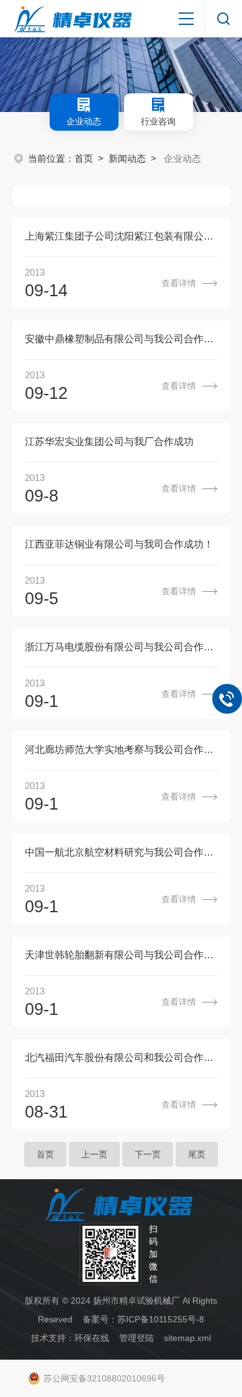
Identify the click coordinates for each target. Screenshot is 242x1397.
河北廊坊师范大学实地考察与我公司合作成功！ (121, 749)
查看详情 (178, 283)
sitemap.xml (187, 1338)
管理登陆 (136, 1338)
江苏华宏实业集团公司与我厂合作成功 (109, 441)
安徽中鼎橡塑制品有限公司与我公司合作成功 (121, 339)
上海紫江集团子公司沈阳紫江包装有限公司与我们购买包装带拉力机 (121, 236)
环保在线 (91, 1338)
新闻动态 (127, 158)
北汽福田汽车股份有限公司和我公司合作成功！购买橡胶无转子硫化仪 (121, 1057)
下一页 (148, 1154)
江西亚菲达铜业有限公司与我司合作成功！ (119, 544)
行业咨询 (158, 121)
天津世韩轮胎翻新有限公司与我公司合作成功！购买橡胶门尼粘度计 (121, 955)
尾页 (196, 1154)
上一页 (94, 1154)
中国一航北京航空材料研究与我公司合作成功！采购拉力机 (121, 852)
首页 (83, 158)
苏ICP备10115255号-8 (160, 1319)
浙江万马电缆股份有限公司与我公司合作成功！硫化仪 (121, 647)
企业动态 (83, 121)
